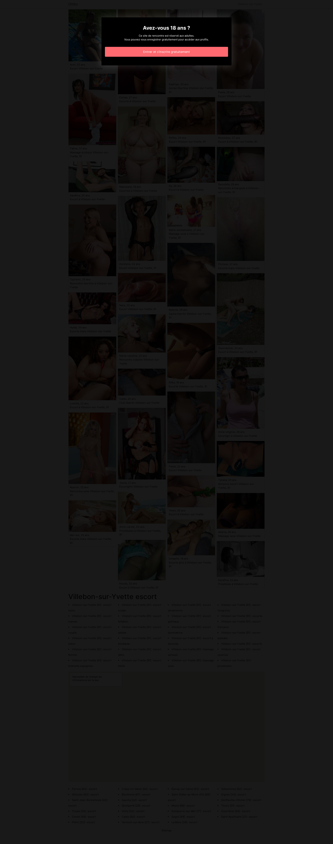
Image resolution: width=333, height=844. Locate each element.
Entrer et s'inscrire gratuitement (166, 52)
